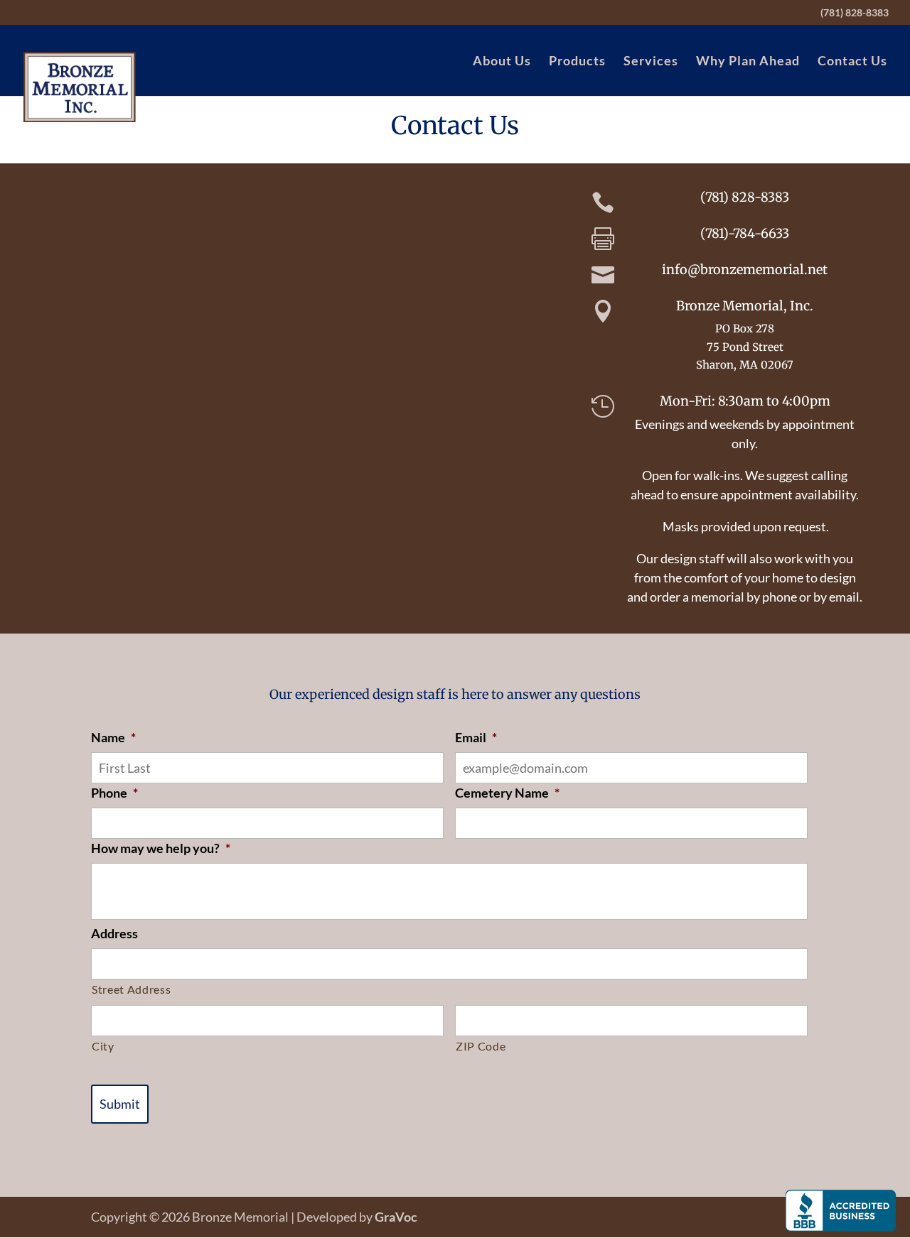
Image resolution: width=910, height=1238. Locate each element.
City (103, 1046)
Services (650, 61)
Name (113, 737)
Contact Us (852, 61)
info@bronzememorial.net (745, 269)
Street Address (131, 989)
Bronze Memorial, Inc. (744, 306)
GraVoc (396, 1217)
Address (114, 933)
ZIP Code (480, 1046)
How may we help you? (160, 848)
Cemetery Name (507, 792)
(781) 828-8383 (854, 13)
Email (476, 737)
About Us (502, 61)
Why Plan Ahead (748, 61)
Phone (114, 792)
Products (577, 61)
